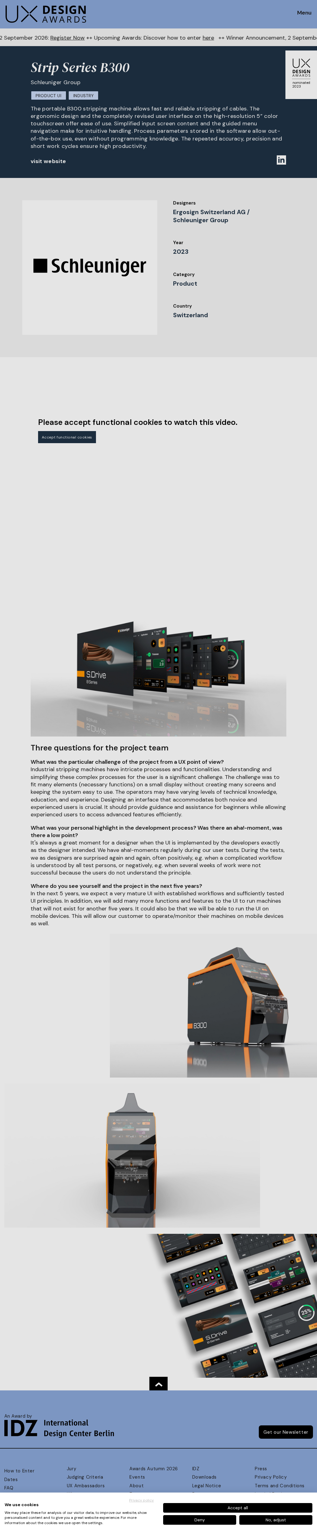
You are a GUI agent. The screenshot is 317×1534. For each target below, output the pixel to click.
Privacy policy (141, 1500)
